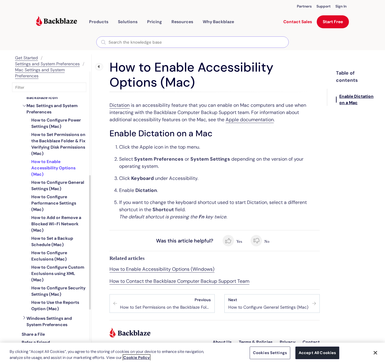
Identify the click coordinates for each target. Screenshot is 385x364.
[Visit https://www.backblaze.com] (56, 21)
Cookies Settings (270, 352)
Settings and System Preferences (47, 63)
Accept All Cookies (317, 352)
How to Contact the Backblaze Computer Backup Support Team (179, 281)
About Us (222, 342)
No (266, 241)
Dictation (119, 105)
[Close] (375, 352)
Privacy (287, 342)
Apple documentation (250, 119)
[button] (98, 22)
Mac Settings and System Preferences (52, 109)
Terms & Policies (256, 342)
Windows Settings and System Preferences (49, 321)
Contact (311, 342)
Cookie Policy (136, 357)
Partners (304, 6)
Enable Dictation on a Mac (356, 99)
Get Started (26, 57)
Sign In (340, 6)
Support (323, 6)
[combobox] (192, 42)
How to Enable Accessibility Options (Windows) (161, 269)
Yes (239, 241)
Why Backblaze (218, 21)
